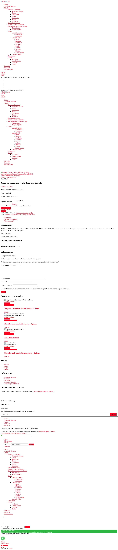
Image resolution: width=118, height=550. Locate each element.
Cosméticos (11, 56)
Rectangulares (19, 52)
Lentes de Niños (16, 54)
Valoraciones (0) (9, 221)
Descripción (7, 217)
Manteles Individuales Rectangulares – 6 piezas (22, 353)
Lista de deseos (16, 61)
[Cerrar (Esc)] (1, 545)
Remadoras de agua (17, 11)
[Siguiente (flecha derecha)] (3, 547)
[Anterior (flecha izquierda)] (1, 547)
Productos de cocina (14, 23)
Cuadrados (18, 42)
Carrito (14, 64)
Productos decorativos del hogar (17, 26)
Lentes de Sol (16, 38)
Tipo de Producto (6, 201)
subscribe (113, 414)
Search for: (7, 444)
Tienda (6, 8)
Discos (14, 13)
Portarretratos (16, 28)
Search (31, 444)
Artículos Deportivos (14, 9)
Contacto (7, 67)
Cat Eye (17, 46)
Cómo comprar (8, 69)
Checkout (14, 62)
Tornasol (18, 49)
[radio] (19, 201)
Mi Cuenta (15, 59)
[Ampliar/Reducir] (7, 545)
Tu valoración (5, 278)
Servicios (7, 66)
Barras (14, 16)
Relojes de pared (16, 29)
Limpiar (14, 204)
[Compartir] (3, 545)
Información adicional (10, 219)
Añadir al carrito (5, 208)
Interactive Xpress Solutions (47, 431)
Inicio (6, 4)
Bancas (14, 19)
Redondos (18, 44)
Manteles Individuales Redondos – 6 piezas (20, 324)
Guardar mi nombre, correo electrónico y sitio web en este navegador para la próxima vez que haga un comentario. (36, 289)
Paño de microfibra (11, 338)
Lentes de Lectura (17, 33)
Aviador (17, 47)
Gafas (10, 31)
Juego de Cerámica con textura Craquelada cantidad (16, 206)
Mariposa (18, 41)
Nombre (4, 282)
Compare (3, 211)
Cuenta (10, 57)
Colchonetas (15, 18)
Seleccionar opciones (10, 320)
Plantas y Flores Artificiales (16, 24)
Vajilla (31, 213)
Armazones (18, 36)
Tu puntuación (5, 265)
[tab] (60, 218)
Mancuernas (15, 14)
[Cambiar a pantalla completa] (5, 545)
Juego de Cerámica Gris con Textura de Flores (21, 308)
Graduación (18, 34)
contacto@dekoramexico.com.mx (43, 391)
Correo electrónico (7, 285)
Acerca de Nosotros (10, 6)
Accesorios (15, 21)
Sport (17, 39)
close (10, 548)
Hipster (17, 51)
